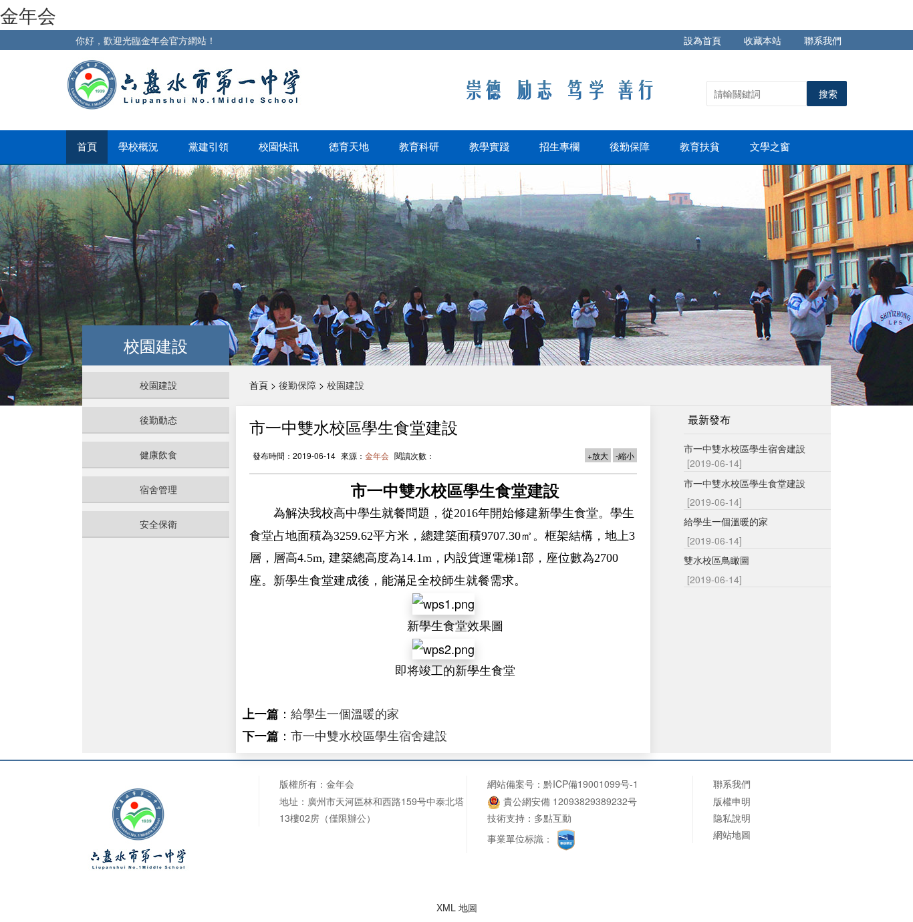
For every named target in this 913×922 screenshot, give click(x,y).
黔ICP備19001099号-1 (590, 783)
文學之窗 (771, 147)
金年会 (28, 14)
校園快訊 (280, 147)
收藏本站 (762, 40)
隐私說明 (732, 817)
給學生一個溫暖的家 (345, 713)
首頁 (87, 147)
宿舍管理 (158, 489)
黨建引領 (209, 147)
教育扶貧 (701, 147)
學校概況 (139, 147)
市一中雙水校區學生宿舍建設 (369, 735)
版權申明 (732, 801)
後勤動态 (158, 419)
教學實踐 (490, 147)
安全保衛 (158, 523)
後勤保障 (631, 147)
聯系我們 (822, 40)
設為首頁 (702, 40)
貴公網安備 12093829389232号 (569, 801)
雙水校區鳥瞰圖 (716, 560)
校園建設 (158, 385)
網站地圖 (732, 834)
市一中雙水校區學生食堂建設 (744, 483)
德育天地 (350, 147)
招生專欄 (560, 147)
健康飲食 (158, 454)
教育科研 (420, 147)
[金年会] (186, 84)
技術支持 (506, 817)
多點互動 (552, 817)
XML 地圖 (456, 907)
